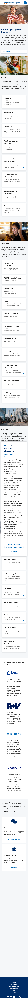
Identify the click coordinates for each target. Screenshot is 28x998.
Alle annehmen (14, 551)
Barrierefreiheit (14, 992)
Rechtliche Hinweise (14, 988)
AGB (14, 990)
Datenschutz (14, 984)
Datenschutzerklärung (10, 454)
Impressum (14, 982)
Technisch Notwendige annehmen (14, 547)
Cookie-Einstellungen (14, 544)
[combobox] (14, 51)
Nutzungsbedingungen (14, 986)
